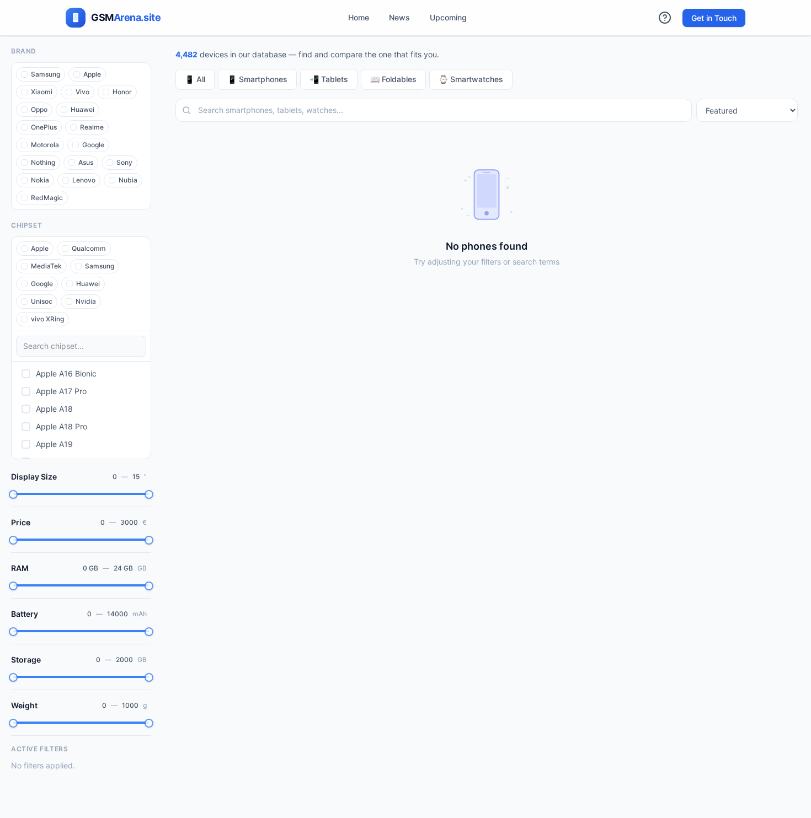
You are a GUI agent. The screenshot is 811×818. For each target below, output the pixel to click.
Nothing (43, 162)
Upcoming (448, 17)
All (195, 79)
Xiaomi (41, 92)
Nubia (128, 180)
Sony (124, 162)
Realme (92, 127)
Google (93, 145)
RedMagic (47, 197)
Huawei (82, 109)
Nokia (40, 180)
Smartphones (257, 79)
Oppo (39, 109)
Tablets (329, 79)
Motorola (45, 145)
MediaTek (46, 266)
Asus (85, 162)
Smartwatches (471, 79)
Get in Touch (714, 18)
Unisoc (41, 301)
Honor (122, 92)
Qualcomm (89, 248)
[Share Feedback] (665, 18)
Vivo (82, 92)
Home (358, 17)
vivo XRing (47, 319)
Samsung (45, 74)
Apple (92, 74)
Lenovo (83, 180)
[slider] (13, 494)
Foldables (393, 79)
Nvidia (86, 301)
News (399, 17)
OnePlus (44, 127)
